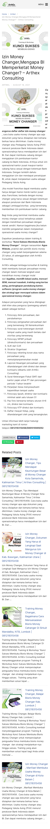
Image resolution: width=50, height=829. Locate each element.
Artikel (13, 14)
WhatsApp (9, 442)
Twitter (36, 437)
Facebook (24, 437)
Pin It (20, 442)
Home (4, 14)
